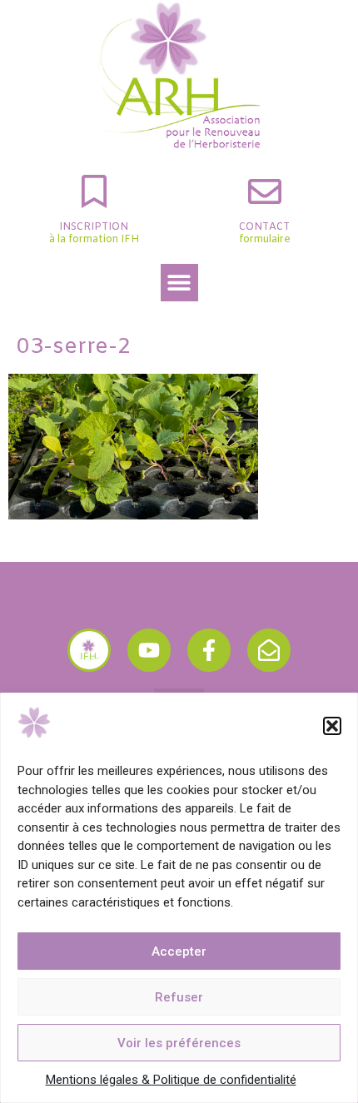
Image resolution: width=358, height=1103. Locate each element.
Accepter (179, 951)
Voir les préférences (179, 1043)
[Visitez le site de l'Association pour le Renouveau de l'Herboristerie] (89, 650)
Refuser (179, 997)
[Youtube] (149, 650)
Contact (264, 227)
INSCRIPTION (93, 227)
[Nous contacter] (269, 650)
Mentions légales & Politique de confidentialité (171, 1079)
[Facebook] (209, 650)
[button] (332, 726)
